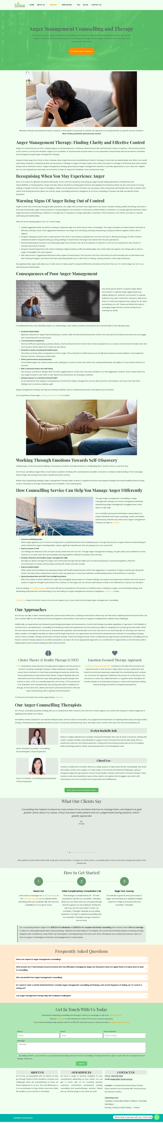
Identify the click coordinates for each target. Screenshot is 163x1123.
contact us (109, 591)
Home (32, 5)
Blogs (85, 5)
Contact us (21, 600)
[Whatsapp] (157, 1117)
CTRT (18, 666)
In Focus (115, 522)
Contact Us (96, 5)
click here (59, 697)
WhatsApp (51, 895)
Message (21, 1041)
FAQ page (61, 1019)
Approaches (67, 5)
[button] (17, 828)
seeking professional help (51, 395)
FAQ (78, 5)
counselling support (37, 588)
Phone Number (110, 1031)
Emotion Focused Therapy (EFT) (98, 666)
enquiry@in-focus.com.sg (121, 1079)
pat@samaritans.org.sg (119, 1022)
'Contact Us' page (31, 898)
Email (62, 1031)
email (44, 895)
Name (20, 1031)
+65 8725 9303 (115, 1015)
